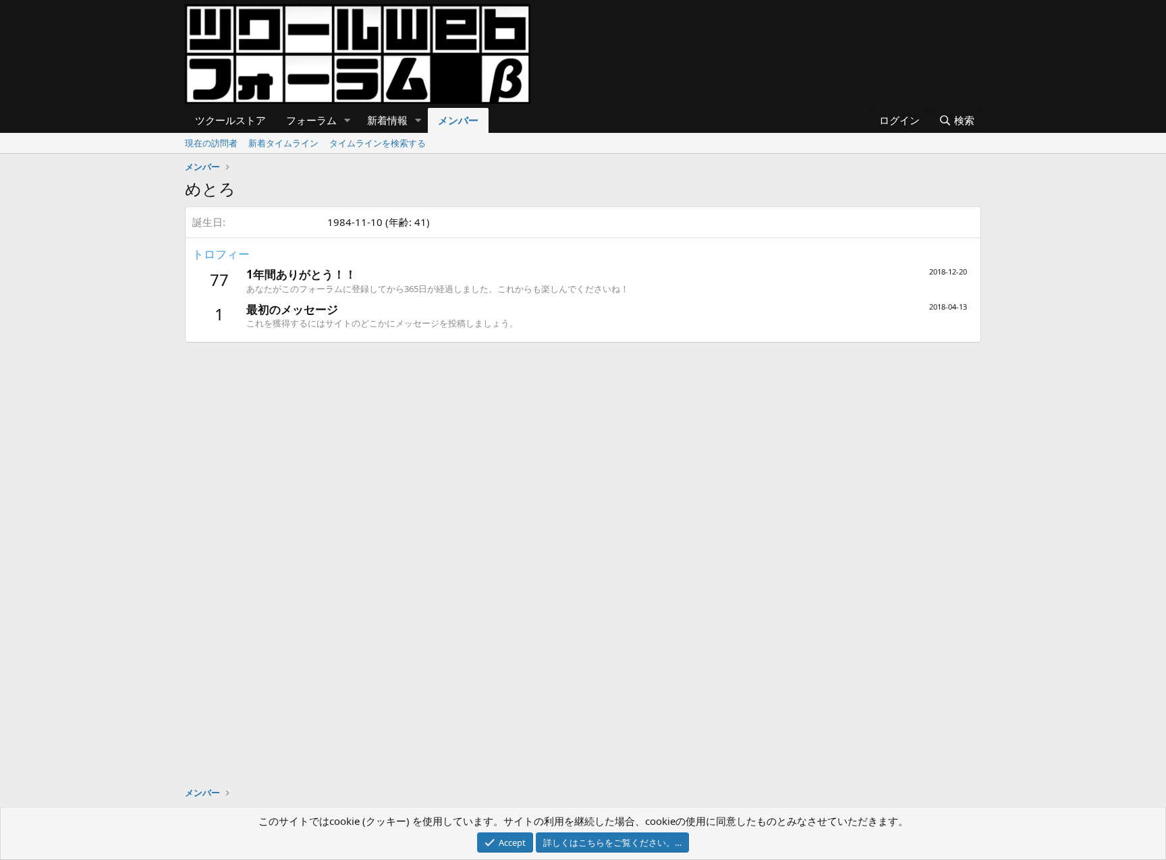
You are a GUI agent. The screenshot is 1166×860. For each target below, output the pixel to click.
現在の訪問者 (211, 143)
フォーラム (311, 120)
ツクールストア (230, 120)
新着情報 (387, 120)
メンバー (458, 120)
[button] (347, 120)
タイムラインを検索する (377, 143)
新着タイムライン (283, 143)
